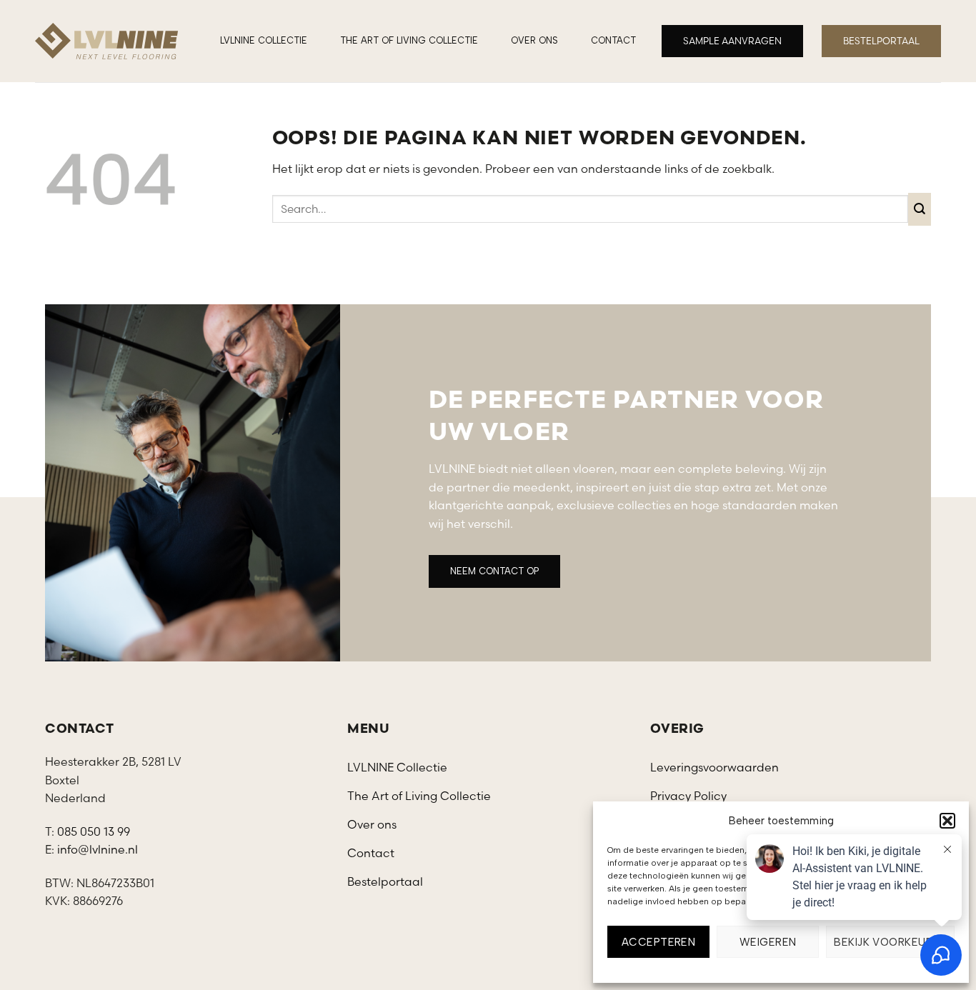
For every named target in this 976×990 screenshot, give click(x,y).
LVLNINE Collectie (263, 40)
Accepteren (659, 942)
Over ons (534, 40)
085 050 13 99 (93, 831)
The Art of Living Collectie (409, 40)
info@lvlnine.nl (97, 849)
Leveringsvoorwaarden (714, 767)
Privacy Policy (688, 796)
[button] (947, 821)
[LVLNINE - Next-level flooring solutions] (106, 41)
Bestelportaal (385, 881)
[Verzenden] (920, 209)
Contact (613, 40)
